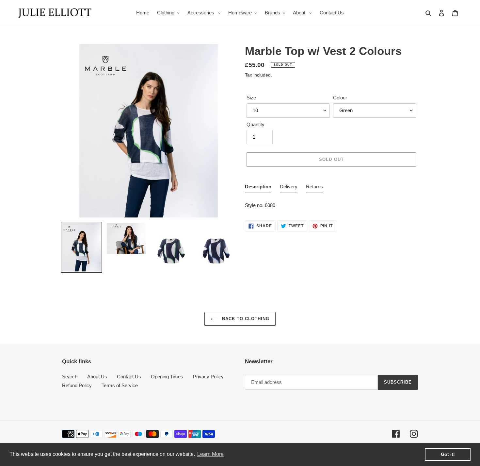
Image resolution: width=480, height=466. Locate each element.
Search (69, 376)
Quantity (255, 124)
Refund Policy (77, 385)
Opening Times (167, 376)
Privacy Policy (208, 376)
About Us (97, 376)
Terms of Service (120, 385)
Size (251, 97)
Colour (340, 97)
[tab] (258, 188)
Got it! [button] (448, 454)
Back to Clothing (245, 318)
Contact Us (129, 376)
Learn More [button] (210, 454)
